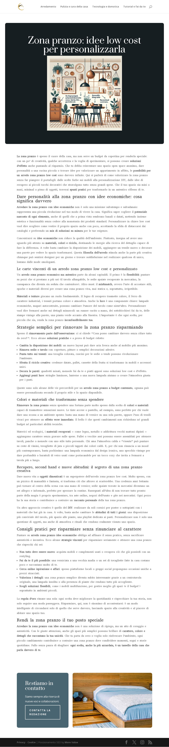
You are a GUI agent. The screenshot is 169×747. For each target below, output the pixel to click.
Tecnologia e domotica (105, 6)
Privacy (21, 742)
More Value (71, 742)
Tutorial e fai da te (134, 6)
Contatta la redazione (40, 712)
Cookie (32, 742)
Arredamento (48, 6)
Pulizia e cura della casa (74, 6)
